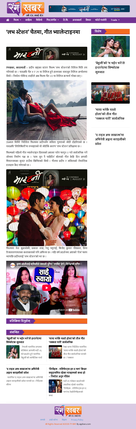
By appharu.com (84, 424)
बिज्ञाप (64, 420)
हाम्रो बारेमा (53, 420)
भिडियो (39, 20)
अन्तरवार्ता (77, 20)
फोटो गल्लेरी (101, 20)
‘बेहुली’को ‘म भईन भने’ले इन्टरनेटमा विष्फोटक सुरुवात (110, 67)
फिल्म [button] (16, 20)
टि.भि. (65, 20)
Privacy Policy (77, 420)
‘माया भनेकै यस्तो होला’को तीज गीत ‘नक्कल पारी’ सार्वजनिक (109, 114)
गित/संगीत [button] (51, 20)
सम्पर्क (42, 420)
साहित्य (28, 20)
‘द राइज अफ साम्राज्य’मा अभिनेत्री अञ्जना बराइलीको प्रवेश (110, 139)
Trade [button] (114, 20)
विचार (88, 20)
